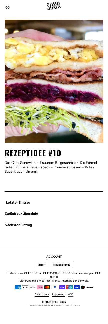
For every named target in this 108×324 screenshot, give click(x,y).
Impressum (58, 294)
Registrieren (61, 265)
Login (42, 265)
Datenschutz (42, 294)
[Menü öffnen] (8, 6)
